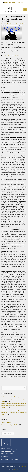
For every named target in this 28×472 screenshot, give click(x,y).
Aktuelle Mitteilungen (6, 422)
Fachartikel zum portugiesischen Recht (16, 23)
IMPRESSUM (23, 466)
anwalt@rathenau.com (9, 2)
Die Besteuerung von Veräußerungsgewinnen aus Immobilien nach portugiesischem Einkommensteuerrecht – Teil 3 (13, 399)
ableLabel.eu (15, 469)
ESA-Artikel (17, 55)
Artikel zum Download (7, 55)
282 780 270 (20, 2)
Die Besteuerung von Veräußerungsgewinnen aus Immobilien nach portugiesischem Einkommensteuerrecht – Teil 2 (13, 405)
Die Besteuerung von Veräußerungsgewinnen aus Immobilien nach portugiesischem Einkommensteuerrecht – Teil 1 (13, 412)
